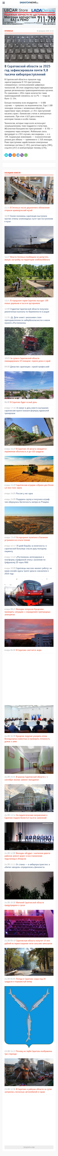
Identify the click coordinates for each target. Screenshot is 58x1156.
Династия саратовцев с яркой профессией (29, 367)
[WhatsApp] (26, 155)
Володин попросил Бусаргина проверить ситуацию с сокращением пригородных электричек (27, 612)
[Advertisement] (29, 678)
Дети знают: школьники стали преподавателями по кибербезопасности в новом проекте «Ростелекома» (27, 320)
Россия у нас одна (24, 494)
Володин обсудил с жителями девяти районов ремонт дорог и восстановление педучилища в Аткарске (27, 856)
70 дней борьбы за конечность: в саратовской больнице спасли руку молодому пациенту (26, 548)
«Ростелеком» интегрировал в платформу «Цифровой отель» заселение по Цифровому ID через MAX (25, 560)
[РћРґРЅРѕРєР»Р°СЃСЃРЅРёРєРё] (14, 155)
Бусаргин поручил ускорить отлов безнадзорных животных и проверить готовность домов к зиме (27, 739)
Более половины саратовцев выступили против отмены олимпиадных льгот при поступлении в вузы (29, 219)
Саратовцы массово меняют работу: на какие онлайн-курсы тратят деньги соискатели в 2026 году (28, 571)
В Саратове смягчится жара (28, 650)
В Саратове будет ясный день (23, 402)
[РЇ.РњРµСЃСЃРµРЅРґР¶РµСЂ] (6, 155)
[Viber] (22, 155)
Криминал (9, 31)
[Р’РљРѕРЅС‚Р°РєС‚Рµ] (10, 155)
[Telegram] (18, 155)
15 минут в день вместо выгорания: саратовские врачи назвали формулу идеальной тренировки (27, 410)
